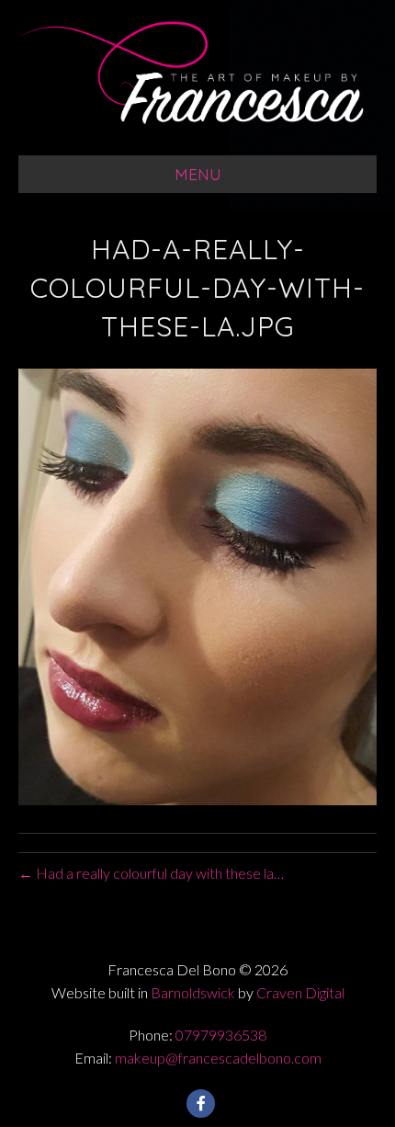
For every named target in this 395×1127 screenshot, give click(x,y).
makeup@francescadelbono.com (218, 1057)
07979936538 (220, 1034)
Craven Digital (300, 992)
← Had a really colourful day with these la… (151, 873)
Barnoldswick (193, 992)
